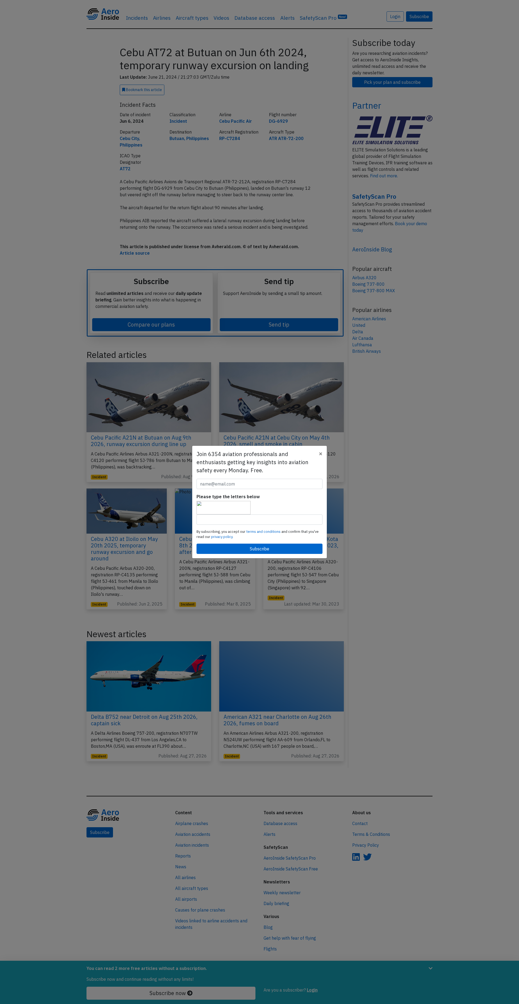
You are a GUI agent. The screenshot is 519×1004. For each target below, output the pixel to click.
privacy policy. (222, 536)
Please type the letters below (228, 496)
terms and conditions (263, 531)
